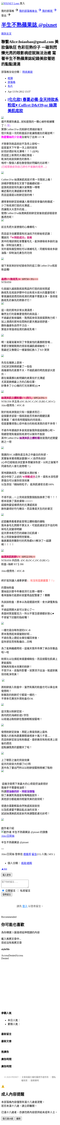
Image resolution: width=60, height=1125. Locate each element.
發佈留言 (7, 894)
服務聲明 (35, 1080)
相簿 (10, 78)
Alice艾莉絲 (7, 836)
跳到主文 (6, 33)
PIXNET (15, 1077)
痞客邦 (27, 854)
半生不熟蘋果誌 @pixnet (29, 25)
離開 (18, 1118)
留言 (34, 854)
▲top (4, 868)
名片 (10, 86)
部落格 (11, 82)
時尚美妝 (27, 72)
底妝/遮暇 (26, 863)
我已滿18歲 (8, 1118)
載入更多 (7, 875)
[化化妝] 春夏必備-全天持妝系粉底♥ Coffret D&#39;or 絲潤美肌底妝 (33, 105)
